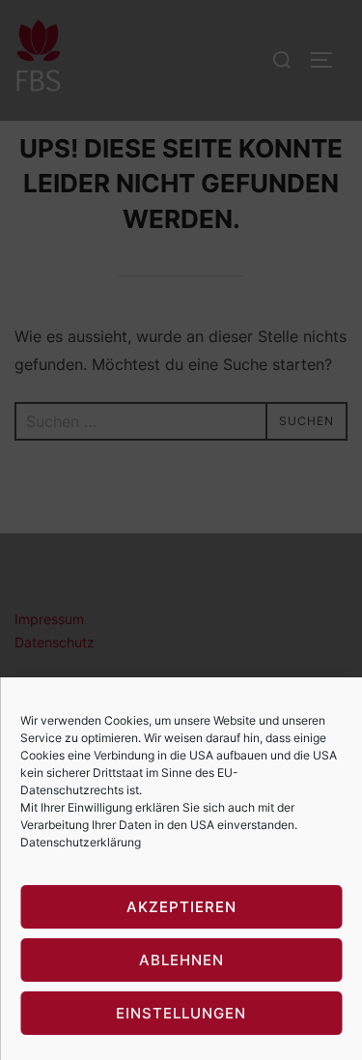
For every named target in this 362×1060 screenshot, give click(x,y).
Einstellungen (181, 1013)
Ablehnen (181, 960)
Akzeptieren (181, 907)
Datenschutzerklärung (80, 842)
